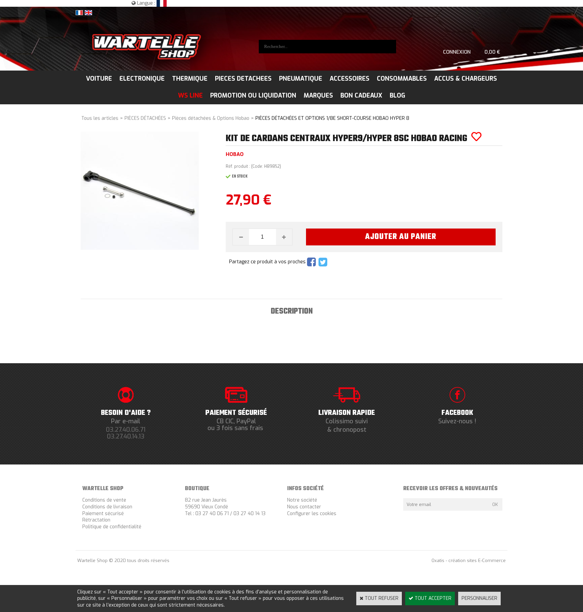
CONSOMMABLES (402, 79)
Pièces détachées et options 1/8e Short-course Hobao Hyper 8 (332, 118)
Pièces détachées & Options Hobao (210, 118)
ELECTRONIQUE (142, 79)
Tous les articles (99, 118)
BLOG (397, 95)
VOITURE (99, 79)
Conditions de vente (104, 500)
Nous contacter (304, 507)
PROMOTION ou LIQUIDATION (253, 95)
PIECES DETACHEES (243, 79)
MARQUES (318, 95)
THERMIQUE (189, 79)
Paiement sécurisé (103, 513)
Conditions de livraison (107, 507)
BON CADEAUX (361, 95)
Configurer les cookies (311, 513)
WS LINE (190, 95)
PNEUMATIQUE (300, 79)
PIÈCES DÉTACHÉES (145, 118)
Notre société (302, 500)
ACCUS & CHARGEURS (465, 79)
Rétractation (96, 520)
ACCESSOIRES (349, 79)
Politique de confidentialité (111, 527)
